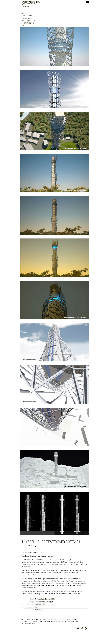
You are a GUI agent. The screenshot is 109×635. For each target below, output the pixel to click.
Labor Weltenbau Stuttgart (44, 602)
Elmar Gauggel (40, 604)
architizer (74, 621)
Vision (24, 25)
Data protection (64, 621)
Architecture (27, 16)
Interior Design (28, 18)
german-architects (28, 624)
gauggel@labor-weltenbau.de (47, 621)
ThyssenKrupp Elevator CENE (44, 599)
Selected (25, 13)
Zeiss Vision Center (29, 20)
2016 (37, 607)
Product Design (28, 23)
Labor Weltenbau (31, 4)
